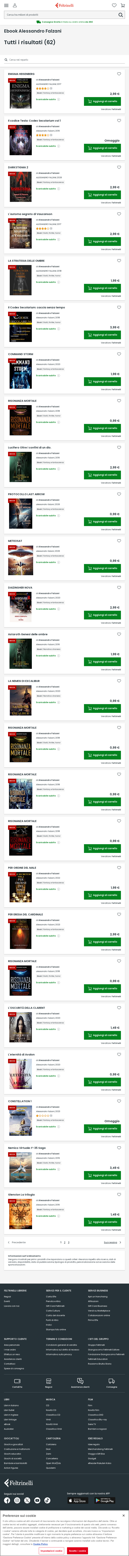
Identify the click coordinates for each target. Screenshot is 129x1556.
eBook (7, 1424)
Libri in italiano (11, 1405)
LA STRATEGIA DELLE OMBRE (26, 261)
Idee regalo (94, 1444)
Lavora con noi (11, 1306)
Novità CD (51, 1410)
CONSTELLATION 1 (20, 1101)
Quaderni (51, 1467)
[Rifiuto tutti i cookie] (123, 1515)
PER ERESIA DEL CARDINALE (25, 914)
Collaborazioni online (99, 1315)
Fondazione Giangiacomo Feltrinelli (106, 1354)
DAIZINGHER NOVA (20, 588)
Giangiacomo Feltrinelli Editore (103, 1349)
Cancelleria (52, 1458)
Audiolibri (9, 1429)
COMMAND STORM (20, 354)
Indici (49, 1324)
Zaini (48, 1453)
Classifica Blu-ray (97, 1419)
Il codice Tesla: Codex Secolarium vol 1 (34, 121)
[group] (64, 22)
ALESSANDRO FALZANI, (46, 84)
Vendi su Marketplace (99, 1310)
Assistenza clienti (13, 1359)
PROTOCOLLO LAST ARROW (26, 494)
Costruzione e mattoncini (17, 1449)
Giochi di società (13, 1458)
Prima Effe (93, 1320)
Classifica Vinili (54, 1429)
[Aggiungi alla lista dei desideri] (119, 74)
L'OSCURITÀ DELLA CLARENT (26, 1008)
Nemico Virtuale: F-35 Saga (27, 1148)
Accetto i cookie (77, 1550)
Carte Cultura (53, 1310)
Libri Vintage (10, 1419)
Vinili (48, 1419)
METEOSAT (15, 541)
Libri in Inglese (11, 1414)
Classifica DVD (95, 1414)
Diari (48, 1449)
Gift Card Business (97, 1306)
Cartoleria (51, 1444)
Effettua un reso (12, 1354)
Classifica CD (53, 1414)
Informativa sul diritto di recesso (62, 1349)
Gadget (92, 1458)
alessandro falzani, (45, 504)
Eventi (7, 1301)
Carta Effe (51, 1296)
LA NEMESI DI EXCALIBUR (24, 681)
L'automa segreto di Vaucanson (30, 214)
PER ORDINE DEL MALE (22, 868)
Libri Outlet (9, 1410)
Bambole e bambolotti (15, 1463)
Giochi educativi (12, 1453)
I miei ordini (10, 1349)
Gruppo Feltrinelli (96, 1345)
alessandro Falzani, (45, 971)
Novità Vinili (52, 1424)
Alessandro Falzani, (45, 130)
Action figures (11, 1467)
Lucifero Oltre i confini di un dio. (29, 447)
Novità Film (93, 1410)
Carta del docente (55, 1315)
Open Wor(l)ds (53, 1463)
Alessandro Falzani (48, 79)
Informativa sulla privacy (59, 1354)
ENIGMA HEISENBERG (21, 74)
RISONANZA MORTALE (22, 401)
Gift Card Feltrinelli (55, 1306)
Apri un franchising (98, 1296)
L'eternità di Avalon (21, 1054)
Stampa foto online (56, 1329)
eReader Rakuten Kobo (99, 1463)
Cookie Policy (40, 1544)
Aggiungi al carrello (105, 101)
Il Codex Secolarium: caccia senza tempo (36, 307)
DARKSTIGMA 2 (18, 167)
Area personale (11, 1345)
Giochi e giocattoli (13, 1444)
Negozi (7, 1296)
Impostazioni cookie (51, 1550)
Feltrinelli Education (98, 1359)
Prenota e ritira (53, 1301)
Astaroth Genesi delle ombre (28, 634)
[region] (64, 1533)
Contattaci (9, 1363)
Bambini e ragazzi (97, 1429)
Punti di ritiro (52, 1320)
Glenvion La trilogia (21, 1195)
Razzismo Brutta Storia (99, 1363)
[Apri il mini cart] (123, 5)
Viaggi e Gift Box (96, 1453)
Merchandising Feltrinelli (100, 1449)
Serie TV (92, 1424)
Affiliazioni (93, 1301)
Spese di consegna (14, 1368)
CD (47, 1405)
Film (90, 1405)
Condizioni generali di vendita (61, 1345)
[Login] (15, 5)
